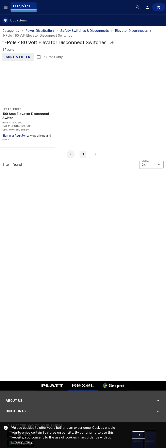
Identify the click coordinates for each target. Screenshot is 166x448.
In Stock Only (53, 57)
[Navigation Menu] (6, 7)
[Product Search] (138, 7)
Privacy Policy (22, 442)
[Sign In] (147, 7)
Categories (10, 31)
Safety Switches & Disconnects (84, 31)
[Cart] (158, 7)
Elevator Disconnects (131, 31)
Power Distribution (40, 31)
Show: (145, 160)
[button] (111, 42)
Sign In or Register (14, 135)
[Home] (25, 7)
